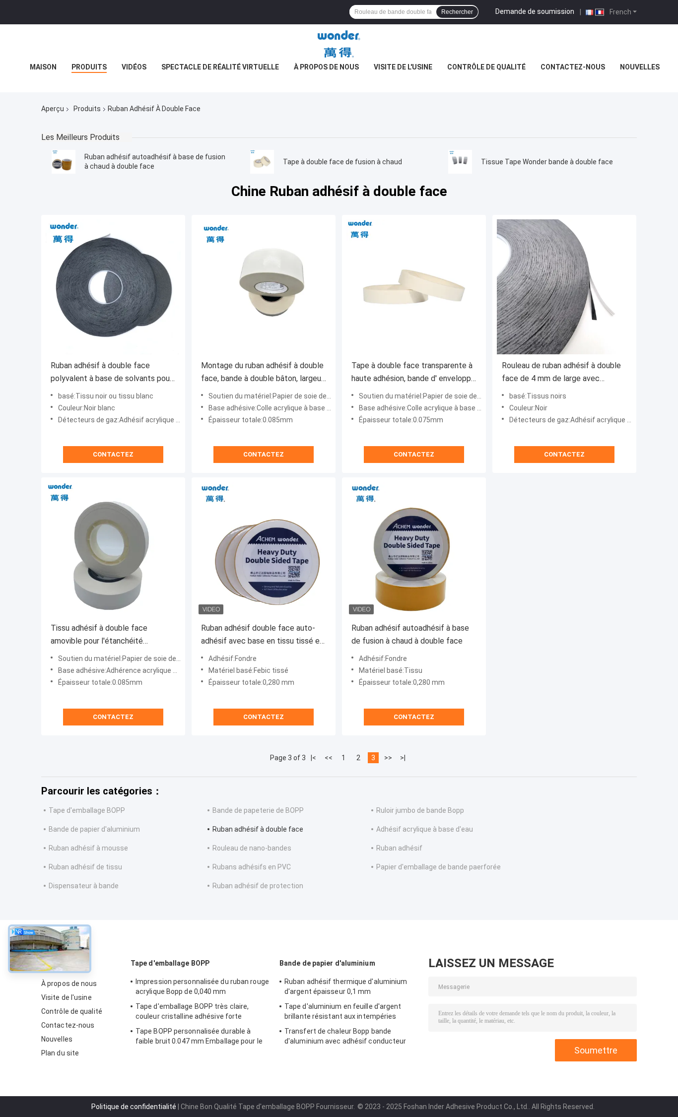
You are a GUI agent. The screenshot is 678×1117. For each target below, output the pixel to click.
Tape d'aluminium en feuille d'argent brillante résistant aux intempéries (343, 1011)
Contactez (113, 454)
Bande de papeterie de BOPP (258, 810)
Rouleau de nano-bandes (251, 848)
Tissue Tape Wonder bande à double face (547, 162)
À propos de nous (326, 67)
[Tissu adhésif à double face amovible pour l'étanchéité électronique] (113, 549)
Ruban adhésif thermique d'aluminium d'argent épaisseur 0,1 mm (345, 986)
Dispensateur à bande (84, 886)
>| (403, 758)
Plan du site (60, 1053)
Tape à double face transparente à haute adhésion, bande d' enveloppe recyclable (413, 373)
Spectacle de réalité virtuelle (220, 67)
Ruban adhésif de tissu (85, 867)
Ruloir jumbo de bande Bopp (420, 810)
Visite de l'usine (403, 67)
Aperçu (52, 109)
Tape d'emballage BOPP (87, 810)
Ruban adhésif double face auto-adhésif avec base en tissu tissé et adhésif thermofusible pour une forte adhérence (262, 635)
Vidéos (134, 67)
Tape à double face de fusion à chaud (342, 162)
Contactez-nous (573, 67)
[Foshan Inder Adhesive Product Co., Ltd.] (339, 44)
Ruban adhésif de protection (257, 886)
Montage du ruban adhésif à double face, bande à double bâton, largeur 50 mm (262, 373)
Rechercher (457, 11)
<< (329, 758)
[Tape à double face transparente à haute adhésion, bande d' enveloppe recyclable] (413, 286)
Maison (43, 67)
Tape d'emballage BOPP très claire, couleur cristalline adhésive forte (192, 1011)
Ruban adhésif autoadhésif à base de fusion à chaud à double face (410, 634)
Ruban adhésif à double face (257, 829)
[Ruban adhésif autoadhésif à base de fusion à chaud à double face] (63, 162)
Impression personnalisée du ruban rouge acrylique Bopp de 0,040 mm (202, 986)
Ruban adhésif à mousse (88, 848)
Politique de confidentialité (133, 1107)
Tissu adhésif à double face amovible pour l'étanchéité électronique (99, 635)
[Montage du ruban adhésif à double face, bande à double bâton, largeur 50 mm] (263, 286)
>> (388, 758)
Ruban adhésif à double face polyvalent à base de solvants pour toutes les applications (111, 373)
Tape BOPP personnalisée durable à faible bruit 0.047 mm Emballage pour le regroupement (199, 1037)
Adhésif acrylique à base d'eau (424, 829)
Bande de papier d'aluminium (94, 829)
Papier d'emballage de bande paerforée (438, 867)
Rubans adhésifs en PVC (251, 867)
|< (313, 758)
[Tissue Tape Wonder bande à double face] (460, 162)
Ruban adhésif (399, 848)
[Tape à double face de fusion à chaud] (262, 162)
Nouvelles (640, 67)
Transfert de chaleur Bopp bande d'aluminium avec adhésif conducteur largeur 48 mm (345, 1037)
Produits (89, 67)
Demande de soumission (534, 11)
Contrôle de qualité (486, 67)
